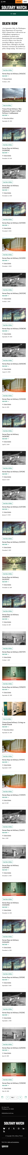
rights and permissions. (13, 1142)
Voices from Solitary (9, 118)
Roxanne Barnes (8, 79)
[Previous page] (2, 1097)
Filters (14, 14)
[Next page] (26, 1097)
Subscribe (18, 1)
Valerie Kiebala (7, 155)
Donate (25, 1)
